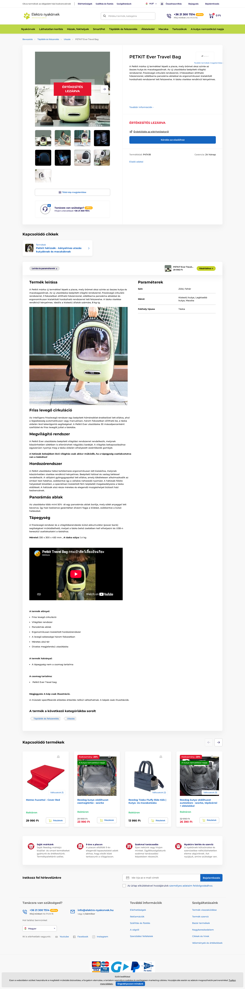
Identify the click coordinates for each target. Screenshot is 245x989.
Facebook (83, 936)
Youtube (64, 936)
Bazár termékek (201, 923)
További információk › (141, 107)
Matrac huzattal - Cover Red (43, 799)
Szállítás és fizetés (104, 3)
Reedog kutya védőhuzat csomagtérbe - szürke (92, 801)
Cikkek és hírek (200, 936)
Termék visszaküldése (204, 910)
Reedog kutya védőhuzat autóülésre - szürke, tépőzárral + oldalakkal (198, 802)
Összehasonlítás (174, 3)
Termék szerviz (200, 916)
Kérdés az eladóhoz (172, 139)
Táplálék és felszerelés (48, 39)
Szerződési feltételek (141, 936)
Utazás (67, 39)
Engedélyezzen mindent (130, 984)
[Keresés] (104, 16)
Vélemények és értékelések (207, 943)
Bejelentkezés (212, 3)
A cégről (134, 929)
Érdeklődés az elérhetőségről (151, 131)
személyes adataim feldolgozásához (190, 885)
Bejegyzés (193, 3)
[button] (104, 89)
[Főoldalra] (41, 16)
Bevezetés (27, 39)
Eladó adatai (136, 161)
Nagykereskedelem (203, 929)
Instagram (102, 936)
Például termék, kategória (122, 16)
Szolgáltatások (124, 3)
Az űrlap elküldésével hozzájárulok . (170, 885)
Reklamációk (137, 916)
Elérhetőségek (85, 3)
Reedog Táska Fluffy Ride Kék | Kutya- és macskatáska (147, 801)
